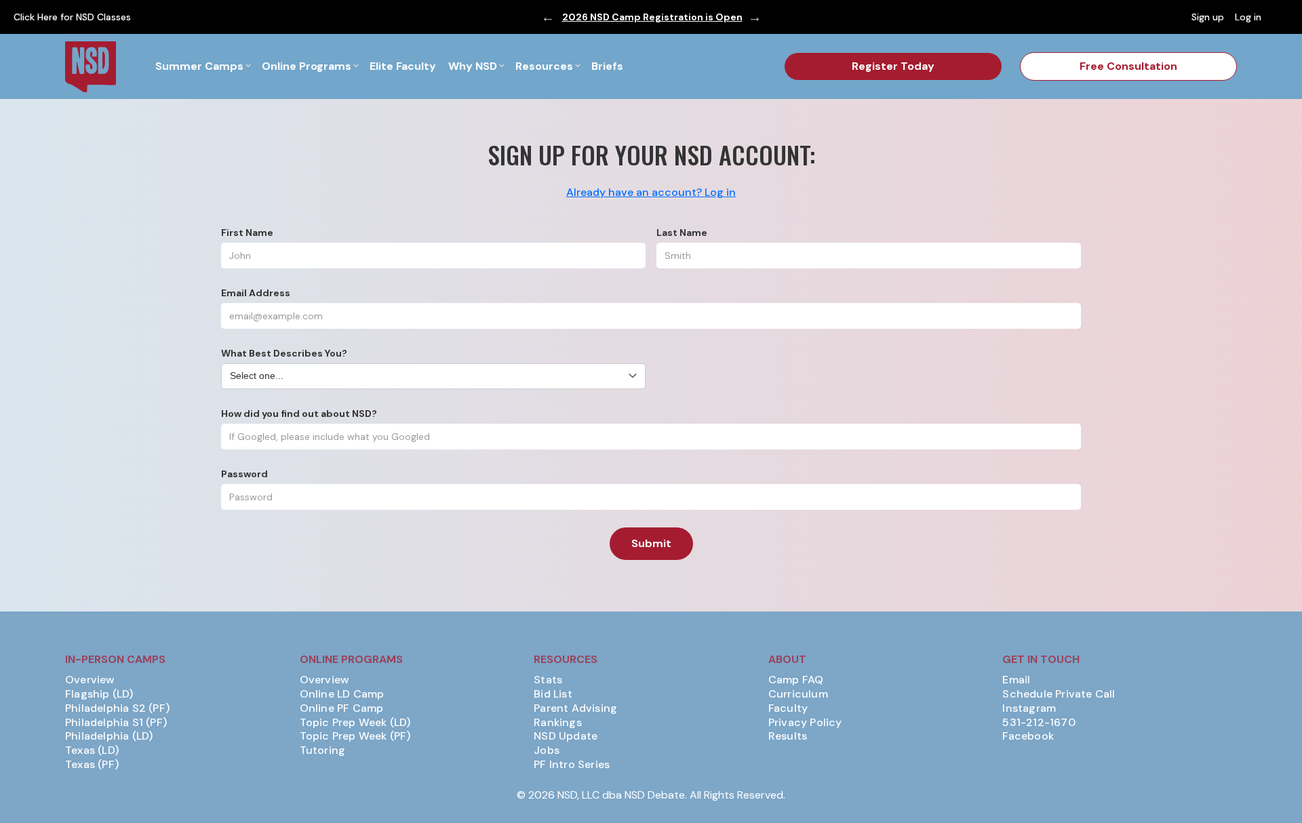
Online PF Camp (342, 708)
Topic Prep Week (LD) (355, 722)
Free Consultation (1128, 66)
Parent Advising (575, 708)
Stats (548, 680)
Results (787, 736)
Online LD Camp (342, 694)
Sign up (1207, 17)
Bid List (553, 694)
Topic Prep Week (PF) (355, 736)
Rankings (558, 722)
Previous (548, 17)
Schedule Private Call (1058, 694)
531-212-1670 (1038, 722)
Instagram (1029, 708)
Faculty (788, 708)
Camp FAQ (796, 680)
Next (755, 17)
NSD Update (565, 736)
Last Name (681, 232)
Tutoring (323, 750)
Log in (1248, 17)
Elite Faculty (403, 66)
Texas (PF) (92, 764)
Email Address (255, 293)
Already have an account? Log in (651, 192)
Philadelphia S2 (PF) (117, 708)
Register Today (893, 66)
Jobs (546, 750)
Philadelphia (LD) (109, 736)
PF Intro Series (572, 764)
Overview (90, 680)
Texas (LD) (92, 750)
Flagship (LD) (99, 694)
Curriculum (798, 694)
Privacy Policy (805, 722)
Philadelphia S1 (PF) (116, 722)
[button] (202, 66)
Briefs (607, 66)
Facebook (1028, 736)
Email (1016, 680)
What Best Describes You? (284, 353)
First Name (247, 232)
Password (244, 474)
